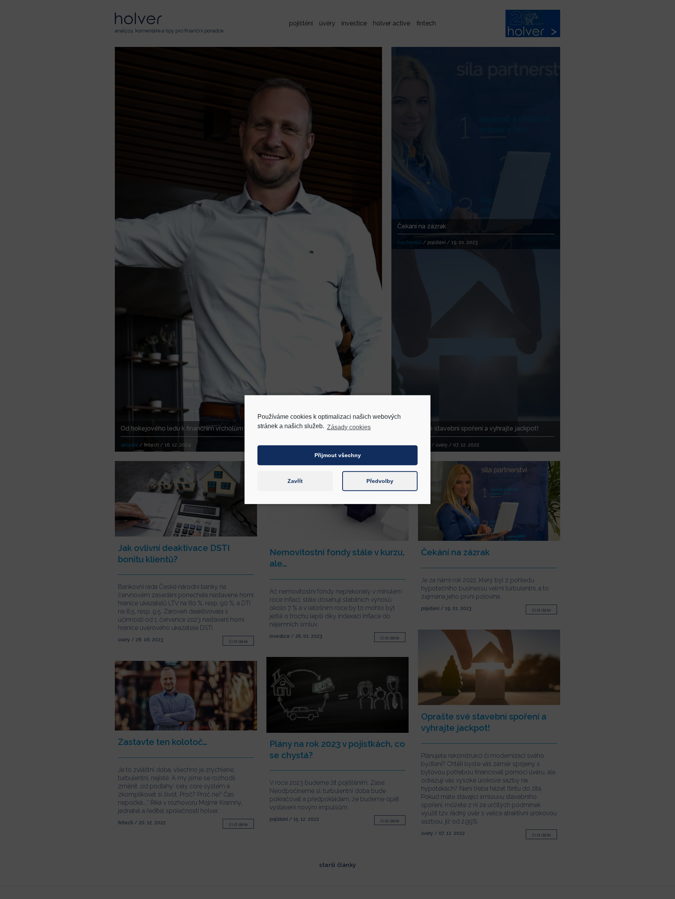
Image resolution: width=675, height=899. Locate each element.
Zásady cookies (349, 426)
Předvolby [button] (379, 481)
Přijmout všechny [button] (337, 455)
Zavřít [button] (295, 481)
